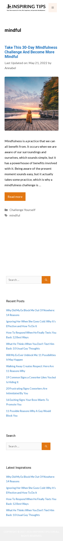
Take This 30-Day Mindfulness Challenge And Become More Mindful (31, 52)
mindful (14, 215)
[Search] (46, 280)
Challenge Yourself (22, 210)
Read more (15, 196)
